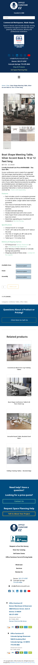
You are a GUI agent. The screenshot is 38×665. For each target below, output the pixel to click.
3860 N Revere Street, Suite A (19, 609)
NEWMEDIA (13, 662)
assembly (5, 276)
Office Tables (24, 302)
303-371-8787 (23, 578)
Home (3, 85)
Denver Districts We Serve (18, 621)
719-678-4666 (17, 582)
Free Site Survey (18, 221)
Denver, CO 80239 (15, 612)
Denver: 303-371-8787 (19, 61)
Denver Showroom (23, 245)
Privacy (33, 662)
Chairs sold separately (18, 190)
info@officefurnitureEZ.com (19, 58)
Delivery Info (20, 662)
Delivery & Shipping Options (11, 242)
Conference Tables (14, 302)
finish (3, 271)
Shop (7, 85)
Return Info (27, 662)
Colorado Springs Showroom (17, 247)
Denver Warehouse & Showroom (20, 606)
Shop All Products (19, 67)
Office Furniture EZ (15, 603)
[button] (32, 96)
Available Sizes (6, 265)
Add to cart (13, 287)
